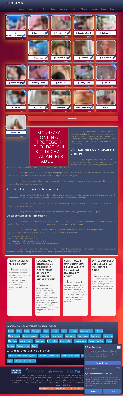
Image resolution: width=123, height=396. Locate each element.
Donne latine (52, 341)
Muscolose (12, 341)
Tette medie (96, 336)
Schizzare (99, 331)
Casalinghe (44, 336)
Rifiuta (93, 391)
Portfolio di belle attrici (70, 356)
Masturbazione (14, 336)
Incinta (64, 331)
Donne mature (65, 341)
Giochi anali (39, 341)
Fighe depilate (57, 336)
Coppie (53, 9)
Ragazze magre (23, 346)
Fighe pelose (70, 336)
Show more (72, 118)
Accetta (112, 391)
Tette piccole (83, 336)
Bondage (73, 9)
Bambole (54, 331)
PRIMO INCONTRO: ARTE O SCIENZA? (19, 262)
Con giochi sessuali (30, 336)
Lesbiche (63, 9)
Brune (19, 331)
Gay (37, 9)
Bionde (11, 331)
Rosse (26, 331)
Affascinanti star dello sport (25, 361)
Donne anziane (80, 341)
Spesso (35, 346)
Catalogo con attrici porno (49, 356)
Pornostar (73, 331)
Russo (103, 9)
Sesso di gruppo (86, 331)
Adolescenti (36, 331)
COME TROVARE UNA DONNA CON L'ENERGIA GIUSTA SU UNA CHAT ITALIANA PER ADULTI (74, 268)
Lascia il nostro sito (91, 368)
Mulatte (84, 9)
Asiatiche (94, 9)
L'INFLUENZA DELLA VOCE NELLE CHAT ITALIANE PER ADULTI (103, 265)
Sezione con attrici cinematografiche (22, 356)
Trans (45, 9)
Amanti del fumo (26, 341)
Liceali (46, 331)
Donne (30, 9)
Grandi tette (108, 336)
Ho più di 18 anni (103, 363)
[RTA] (118, 368)
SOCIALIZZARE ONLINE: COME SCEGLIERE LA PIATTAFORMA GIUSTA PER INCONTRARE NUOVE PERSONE (45, 270)
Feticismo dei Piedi (96, 341)
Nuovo (21, 9)
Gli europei (114, 9)
